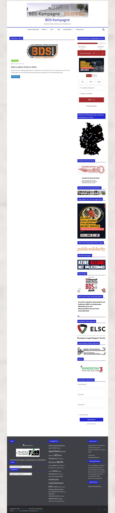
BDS (52, 29)
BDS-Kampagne (57, 19)
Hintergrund (67, 29)
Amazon (59, 448)
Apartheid (54, 451)
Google (59, 471)
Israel (61, 476)
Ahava (54, 448)
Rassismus (63, 491)
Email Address (82, 384)
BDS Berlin (52, 462)
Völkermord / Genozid (54, 501)
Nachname (81, 404)
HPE (58, 474)
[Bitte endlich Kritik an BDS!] (42, 51)
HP (56, 474)
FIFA (53, 468)
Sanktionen (52, 494)
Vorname (81, 394)
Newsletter (80, 29)
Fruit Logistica (57, 467)
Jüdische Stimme (61, 487)
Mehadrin (51, 489)
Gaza (54, 470)
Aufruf (44, 29)
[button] (47, 29)
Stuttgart (60, 499)
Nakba (50, 491)
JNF (56, 487)
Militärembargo (58, 489)
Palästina (54, 491)
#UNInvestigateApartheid (57, 446)
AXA (53, 455)
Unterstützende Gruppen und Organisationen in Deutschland (27, 460)
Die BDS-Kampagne (33, 29)
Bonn (55, 465)
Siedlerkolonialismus (54, 496)
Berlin (60, 462)
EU (61, 465)
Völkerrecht (61, 501)
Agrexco (51, 448)
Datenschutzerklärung (94, 486)
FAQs (58, 29)
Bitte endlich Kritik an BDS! (24, 67)
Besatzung (51, 465)
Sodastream (53, 498)
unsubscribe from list (91, 423)
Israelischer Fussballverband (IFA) (56, 483)
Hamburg (52, 474)
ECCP (58, 465)
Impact (57, 476)
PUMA (58, 491)
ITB (53, 487)
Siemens (62, 496)
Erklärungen (15, 60)
